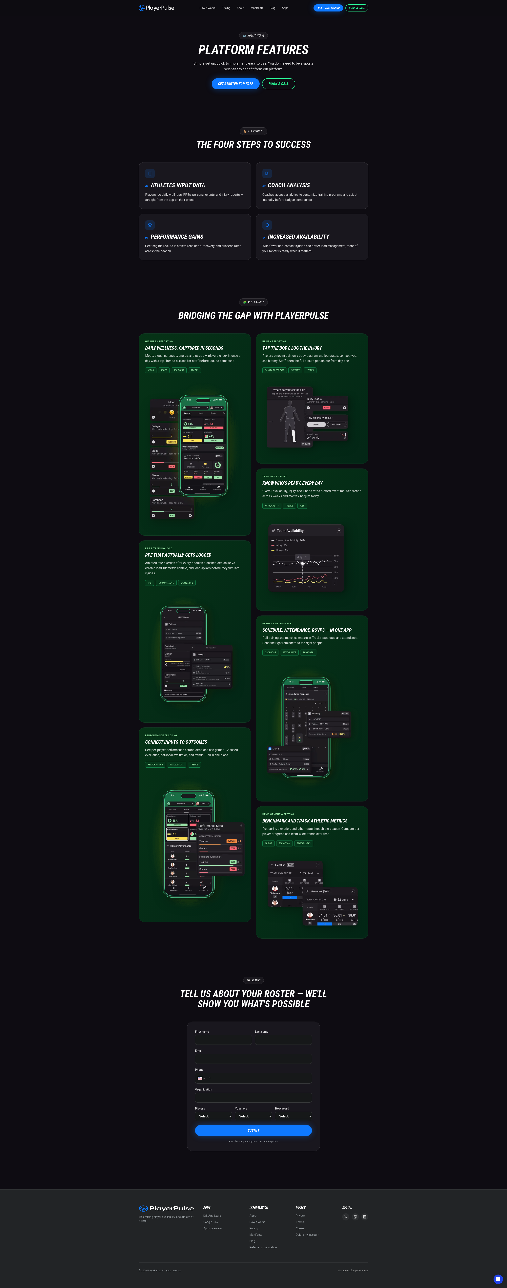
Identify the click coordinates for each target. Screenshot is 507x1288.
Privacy (300, 1215)
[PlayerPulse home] (156, 8)
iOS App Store (212, 1215)
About (240, 8)
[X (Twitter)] (345, 1216)
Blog (272, 8)
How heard (282, 1108)
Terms (300, 1222)
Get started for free (235, 84)
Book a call (357, 8)
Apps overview (212, 1228)
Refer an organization (263, 1247)
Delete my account (307, 1234)
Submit (253, 1130)
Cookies (301, 1228)
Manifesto (257, 8)
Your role (241, 1108)
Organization (203, 1089)
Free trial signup (328, 8)
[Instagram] (355, 1216)
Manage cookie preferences (353, 1270)
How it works (207, 8)
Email (198, 1050)
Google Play (210, 1222)
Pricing (226, 8)
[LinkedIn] (364, 1216)
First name (202, 1031)
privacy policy (270, 1141)
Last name (261, 1031)
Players (200, 1108)
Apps (285, 8)
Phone (199, 1069)
